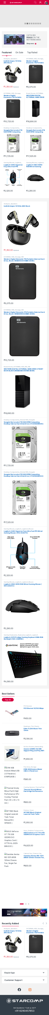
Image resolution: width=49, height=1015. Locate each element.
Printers (26, 810)
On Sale (19, 52)
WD (22, 257)
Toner (32, 810)
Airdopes (7, 59)
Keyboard (21, 635)
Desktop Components (11, 128)
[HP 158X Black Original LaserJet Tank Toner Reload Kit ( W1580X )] (13, 817)
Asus (25, 830)
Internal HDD (24, 420)
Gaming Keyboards (10, 635)
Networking (39, 746)
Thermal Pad (39, 787)
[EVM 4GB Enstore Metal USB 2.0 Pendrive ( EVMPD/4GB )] (13, 773)
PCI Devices (28, 706)
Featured (7, 52)
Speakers (14, 59)
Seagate (32, 420)
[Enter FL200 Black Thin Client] (13, 733)
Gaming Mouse (9, 162)
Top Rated (32, 52)
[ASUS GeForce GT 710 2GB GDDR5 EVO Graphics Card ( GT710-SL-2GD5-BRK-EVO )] (13, 839)
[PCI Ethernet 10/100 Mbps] (13, 712)
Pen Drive (27, 767)
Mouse (31, 529)
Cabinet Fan (28, 853)
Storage (40, 59)
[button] (22, 903)
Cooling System (29, 787)
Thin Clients (35, 726)
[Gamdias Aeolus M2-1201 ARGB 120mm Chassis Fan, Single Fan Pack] (13, 860)
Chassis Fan (37, 853)
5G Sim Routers (29, 746)
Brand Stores (30, 93)
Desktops (27, 726)
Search (35, 2)
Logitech (18, 162)
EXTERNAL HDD (31, 59)
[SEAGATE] (24, 444)
